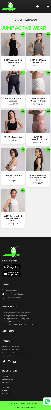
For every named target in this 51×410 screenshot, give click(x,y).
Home (16, 20)
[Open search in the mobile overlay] (42, 6)
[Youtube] (14, 361)
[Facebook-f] (3, 361)
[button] (48, 6)
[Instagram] (9, 361)
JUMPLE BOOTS (8, 331)
